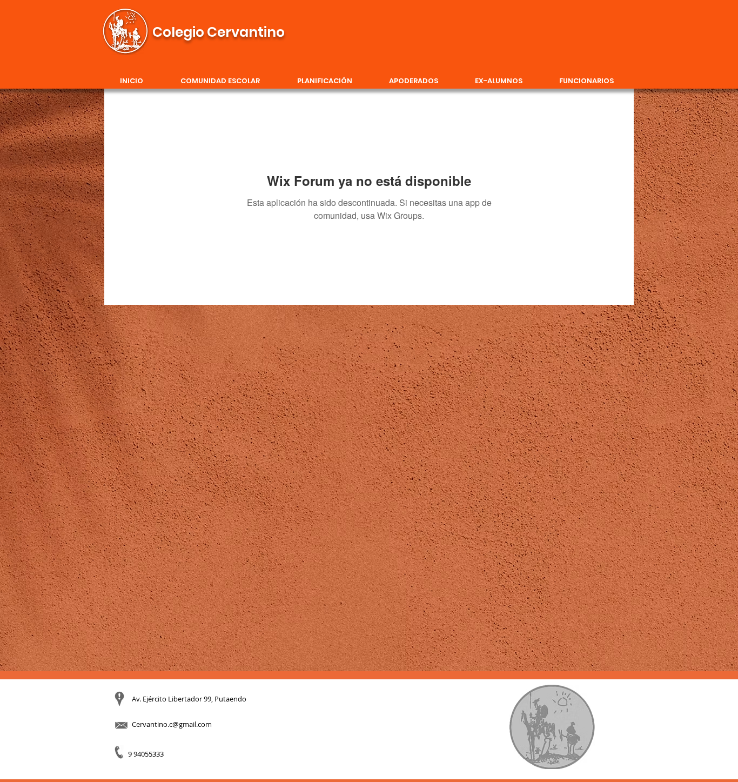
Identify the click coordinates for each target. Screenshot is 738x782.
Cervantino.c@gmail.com (172, 724)
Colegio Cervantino (218, 32)
